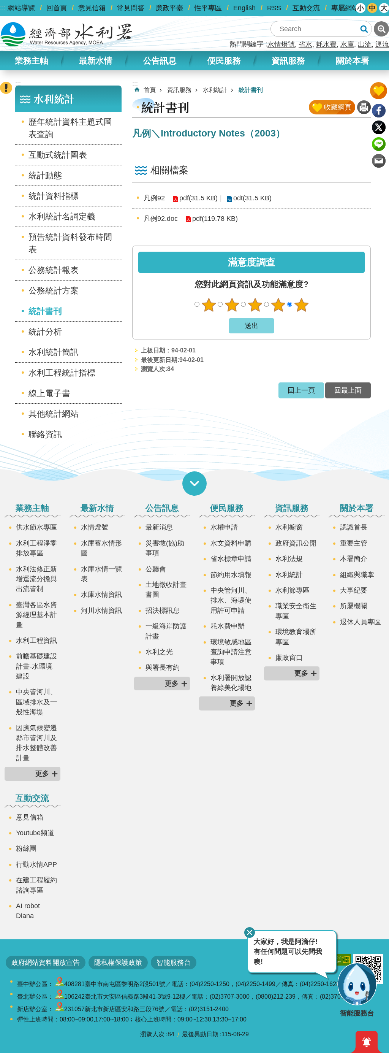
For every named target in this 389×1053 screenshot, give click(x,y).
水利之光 (159, 652)
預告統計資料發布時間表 (70, 243)
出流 (365, 44)
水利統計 (215, 90)
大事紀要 (353, 590)
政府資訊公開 (295, 543)
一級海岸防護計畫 (166, 631)
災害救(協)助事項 (164, 548)
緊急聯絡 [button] (6, 88)
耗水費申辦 (227, 626)
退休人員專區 (360, 622)
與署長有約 (162, 667)
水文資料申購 (230, 543)
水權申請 (224, 527)
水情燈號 (281, 44)
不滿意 (232, 305)
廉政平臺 (169, 8)
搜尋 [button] (364, 28)
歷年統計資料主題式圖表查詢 (70, 128)
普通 (255, 305)
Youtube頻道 (35, 833)
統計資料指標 (53, 196)
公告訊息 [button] (160, 60)
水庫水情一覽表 (101, 574)
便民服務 (227, 508)
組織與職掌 (357, 575)
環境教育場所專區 (295, 636)
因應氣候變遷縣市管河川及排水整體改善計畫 (36, 743)
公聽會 (155, 569)
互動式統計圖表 (57, 155)
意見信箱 (92, 8)
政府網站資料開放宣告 (45, 962)
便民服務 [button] (224, 60)
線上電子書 (49, 393)
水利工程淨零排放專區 (36, 548)
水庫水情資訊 (101, 594)
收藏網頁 (337, 107)
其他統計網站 (53, 414)
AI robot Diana (28, 911)
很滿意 (301, 305)
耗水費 (326, 44)
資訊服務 (179, 90)
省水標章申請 (230, 559)
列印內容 (364, 107)
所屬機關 (353, 606)
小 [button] (360, 8)
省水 (305, 44)
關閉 (249, 932)
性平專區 (208, 8)
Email (379, 161)
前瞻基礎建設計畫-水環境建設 (36, 666)
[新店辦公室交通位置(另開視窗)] (59, 1009)
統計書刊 (45, 311)
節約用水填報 (230, 575)
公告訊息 (162, 508)
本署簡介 (353, 559)
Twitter (379, 127)
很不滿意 (208, 305)
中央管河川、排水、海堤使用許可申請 (230, 600)
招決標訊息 (162, 610)
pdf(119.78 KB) (215, 218)
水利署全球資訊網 (66, 34)
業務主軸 (32, 508)
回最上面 (348, 390)
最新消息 (159, 527)
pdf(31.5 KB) (198, 198)
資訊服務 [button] (288, 60)
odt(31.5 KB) (252, 198)
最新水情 (97, 508)
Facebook (379, 110)
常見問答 (130, 8)
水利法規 (289, 559)
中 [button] (372, 8)
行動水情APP (36, 864)
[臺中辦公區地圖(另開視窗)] (59, 984)
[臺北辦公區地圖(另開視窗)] (59, 996)
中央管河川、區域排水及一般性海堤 (36, 702)
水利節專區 (292, 590)
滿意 (278, 305)
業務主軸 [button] (31, 60)
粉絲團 (26, 848)
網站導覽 (21, 8)
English (244, 8)
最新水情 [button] (95, 60)
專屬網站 (345, 8)
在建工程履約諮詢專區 (36, 885)
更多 (42, 773)
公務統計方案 (53, 290)
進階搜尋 (381, 28)
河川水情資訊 (101, 610)
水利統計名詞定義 (61, 216)
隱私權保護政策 (118, 962)
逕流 (382, 44)
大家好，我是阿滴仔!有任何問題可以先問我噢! (288, 952)
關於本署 (356, 508)
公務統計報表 (53, 270)
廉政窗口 (289, 657)
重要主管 (353, 543)
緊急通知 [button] (366, 1042)
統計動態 (45, 175)
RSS (274, 8)
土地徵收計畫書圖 (166, 589)
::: (3, 8)
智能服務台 (174, 962)
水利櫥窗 (289, 527)
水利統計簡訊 (53, 352)
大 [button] (384, 8)
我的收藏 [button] (378, 90)
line (379, 144)
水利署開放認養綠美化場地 (230, 682)
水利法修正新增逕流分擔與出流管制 (36, 579)
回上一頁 (301, 390)
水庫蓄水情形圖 (101, 548)
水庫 (347, 44)
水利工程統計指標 (61, 372)
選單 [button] (194, 483)
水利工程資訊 (36, 640)
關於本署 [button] (352, 60)
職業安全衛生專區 (295, 611)
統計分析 (45, 331)
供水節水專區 (36, 527)
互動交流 (306, 8)
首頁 (150, 90)
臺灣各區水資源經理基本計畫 (36, 615)
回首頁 (56, 8)
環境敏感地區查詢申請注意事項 (230, 652)
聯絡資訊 (45, 434)
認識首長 (353, 527)
